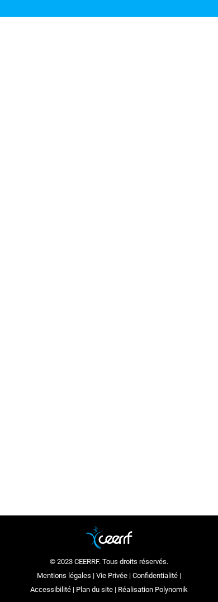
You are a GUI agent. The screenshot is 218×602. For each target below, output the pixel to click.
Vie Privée (111, 575)
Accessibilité (50, 589)
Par (46, 353)
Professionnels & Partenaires (108, 339)
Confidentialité (155, 575)
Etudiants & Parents (93, 325)
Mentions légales (64, 575)
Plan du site (94, 589)
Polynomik (171, 589)
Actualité (45, 325)
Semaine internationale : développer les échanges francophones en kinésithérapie (102, 287)
